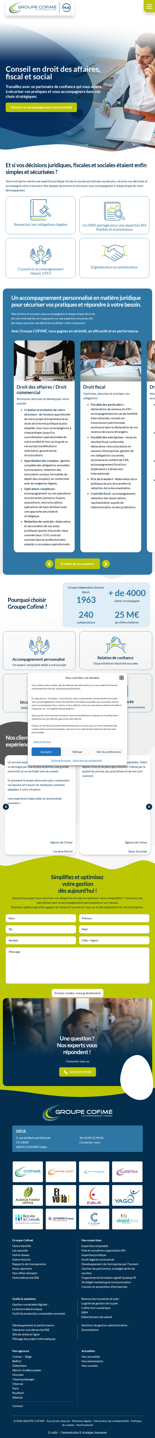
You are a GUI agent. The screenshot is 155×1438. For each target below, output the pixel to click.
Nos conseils (89, 1365)
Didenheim (19, 1365)
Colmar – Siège (22, 1356)
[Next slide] (149, 807)
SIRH (84, 1312)
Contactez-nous (89, 1142)
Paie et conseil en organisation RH (103, 1250)
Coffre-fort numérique (95, 1308)
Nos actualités (90, 1356)
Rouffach (18, 1393)
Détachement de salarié (96, 1317)
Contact (17, 1406)
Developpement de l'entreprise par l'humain (109, 1264)
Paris (15, 1388)
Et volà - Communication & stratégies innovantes (77, 1432)
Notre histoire (21, 1259)
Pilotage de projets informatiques (34, 1339)
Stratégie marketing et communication (106, 1282)
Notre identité (21, 1246)
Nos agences (20, 1351)
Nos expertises (91, 1240)
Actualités (88, 1351)
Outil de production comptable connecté (38, 1313)
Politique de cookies (61, 760)
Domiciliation (90, 1329)
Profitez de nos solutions (77, 563)
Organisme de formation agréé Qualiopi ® (108, 1277)
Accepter (46, 751)
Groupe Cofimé (22, 1240)
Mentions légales (82, 1421)
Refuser (77, 751)
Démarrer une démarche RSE (31, 1329)
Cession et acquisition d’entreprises (104, 1286)
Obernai (17, 1383)
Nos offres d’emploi (24, 1273)
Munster (18, 1374)
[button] (121, 678)
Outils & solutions (24, 1298)
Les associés (20, 1250)
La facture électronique (27, 1309)
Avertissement (84, 1424)
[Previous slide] (6, 807)
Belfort (16, 1361)
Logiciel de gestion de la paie (99, 1303)
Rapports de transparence (29, 1264)
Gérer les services (42, 741)
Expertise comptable (94, 1246)
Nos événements (92, 1361)
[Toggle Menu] (149, 6)
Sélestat (17, 1397)
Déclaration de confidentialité (87, 760)
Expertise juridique (93, 1255)
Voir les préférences (108, 751)
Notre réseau (20, 1255)
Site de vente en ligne (26, 1334)
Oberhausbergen (23, 1379)
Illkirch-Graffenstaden (26, 1370)
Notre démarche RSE (25, 1277)
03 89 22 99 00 (93, 1137)
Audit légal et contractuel (97, 1259)
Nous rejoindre (22, 1268)
